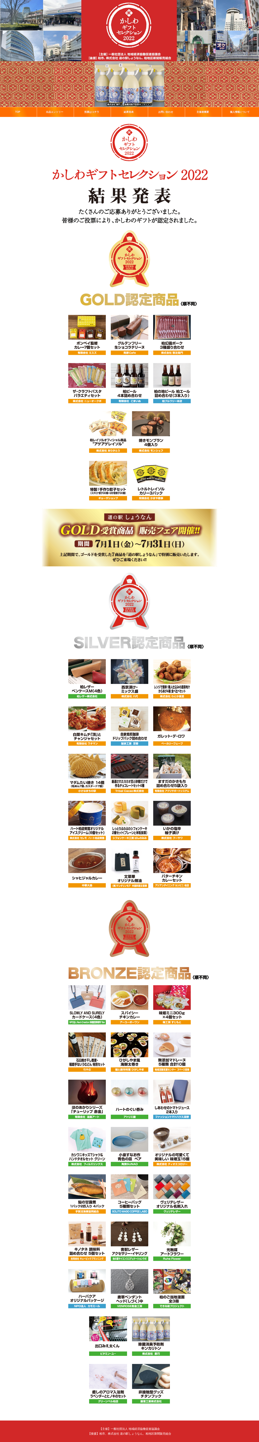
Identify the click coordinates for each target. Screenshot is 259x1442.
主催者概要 (203, 111)
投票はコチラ (91, 111)
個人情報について (240, 111)
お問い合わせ (165, 111)
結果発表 (129, 111)
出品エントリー (54, 111)
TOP (17, 111)
